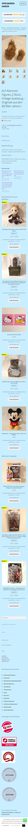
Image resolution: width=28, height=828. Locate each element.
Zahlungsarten (7, 689)
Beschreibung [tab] (5, 136)
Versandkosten (19, 118)
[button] (14, 14)
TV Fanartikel (23, 27)
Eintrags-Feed (5, 657)
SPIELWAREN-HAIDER (8, 5)
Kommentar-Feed (6, 659)
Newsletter (6, 698)
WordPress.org (5, 661)
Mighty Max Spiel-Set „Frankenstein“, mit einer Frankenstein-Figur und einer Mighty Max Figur (7, 174)
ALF (8, 128)
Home (5, 692)
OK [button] (23, 825)
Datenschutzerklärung (9, 675)
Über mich (6, 695)
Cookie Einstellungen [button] (15, 825)
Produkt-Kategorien (9, 701)
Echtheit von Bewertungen (10, 704)
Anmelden (4, 656)
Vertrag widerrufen (8, 710)
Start (4, 27)
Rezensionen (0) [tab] (6, 140)
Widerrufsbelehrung (9, 683)
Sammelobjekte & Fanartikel (13, 27)
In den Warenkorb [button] (14, 247)
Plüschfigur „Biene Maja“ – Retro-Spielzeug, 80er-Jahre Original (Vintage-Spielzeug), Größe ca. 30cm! (7, 185)
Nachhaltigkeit (7, 707)
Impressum (6, 678)
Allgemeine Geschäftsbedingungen (12, 681)
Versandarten (7, 686)
